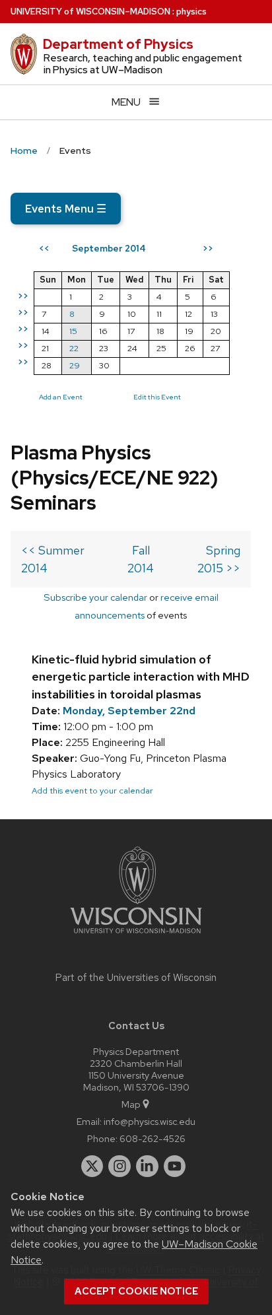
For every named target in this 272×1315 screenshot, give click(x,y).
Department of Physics (118, 44)
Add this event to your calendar (92, 790)
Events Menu (65, 208)
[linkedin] (147, 1166)
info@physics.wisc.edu (149, 1121)
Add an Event (61, 396)
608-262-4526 (152, 1138)
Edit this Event (157, 396)
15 (73, 331)
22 (74, 348)
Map (131, 1104)
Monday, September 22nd (129, 711)
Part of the (136, 977)
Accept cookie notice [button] (136, 1291)
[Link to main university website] (136, 936)
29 (74, 365)
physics (191, 11)
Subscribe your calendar (95, 597)
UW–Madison (90, 11)
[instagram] (119, 1166)
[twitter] (92, 1166)
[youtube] (175, 1166)
